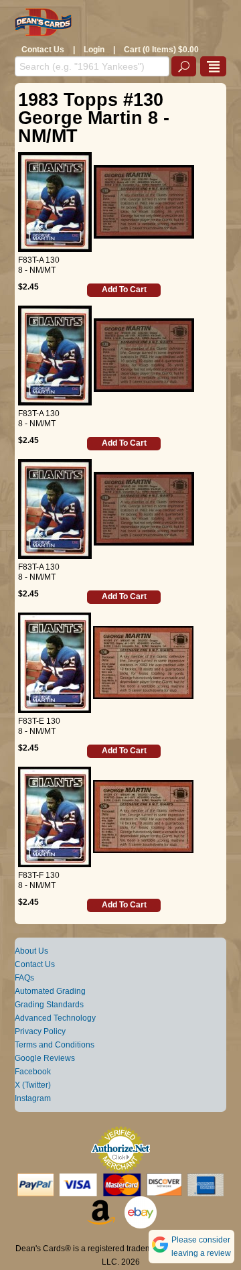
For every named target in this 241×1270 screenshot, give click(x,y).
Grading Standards (49, 1004)
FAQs (24, 977)
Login (94, 49)
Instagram (33, 1098)
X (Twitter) (33, 1085)
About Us (31, 951)
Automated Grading (50, 991)
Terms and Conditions (54, 1045)
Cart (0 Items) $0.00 (161, 49)
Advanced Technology (55, 1018)
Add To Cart (124, 289)
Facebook (33, 1071)
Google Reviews (45, 1058)
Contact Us (42, 49)
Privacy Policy (40, 1031)
